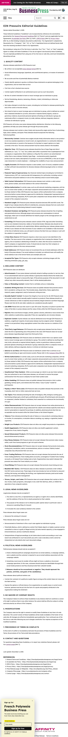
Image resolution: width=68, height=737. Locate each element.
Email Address (9, 721)
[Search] (55, 18)
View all (64, 2)
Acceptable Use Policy (19, 38)
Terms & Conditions (52, 736)
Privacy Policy (55, 38)
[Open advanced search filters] (59, 18)
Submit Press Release (38, 736)
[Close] (32, 701)
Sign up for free (18, 728)
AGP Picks (5, 3)
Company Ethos (54, 353)
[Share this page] (63, 18)
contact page (10, 644)
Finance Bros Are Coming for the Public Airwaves (22, 3)
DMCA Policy (41, 38)
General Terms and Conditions (24, 36)
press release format (29, 69)
